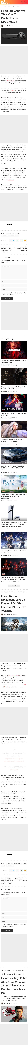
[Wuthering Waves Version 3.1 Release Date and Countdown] (14, 540)
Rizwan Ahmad (6, 25)
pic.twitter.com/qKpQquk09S (14, 761)
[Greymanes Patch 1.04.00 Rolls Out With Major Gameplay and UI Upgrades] (14, 376)
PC (25, 863)
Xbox (18, 233)
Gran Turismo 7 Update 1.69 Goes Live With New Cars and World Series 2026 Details (12, 468)
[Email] (25, 240)
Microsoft (12, 90)
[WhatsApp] (17, 240)
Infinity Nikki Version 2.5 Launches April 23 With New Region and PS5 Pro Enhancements (14, 496)
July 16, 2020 (14, 770)
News (3, 357)
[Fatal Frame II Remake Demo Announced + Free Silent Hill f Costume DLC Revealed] (14, 567)
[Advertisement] (14, 60)
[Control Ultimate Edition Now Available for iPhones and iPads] (14, 350)
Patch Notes (8, 462)
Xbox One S (6, 235)
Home (2, 6)
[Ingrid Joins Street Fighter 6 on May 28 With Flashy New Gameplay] (14, 429)
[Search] (21, 2)
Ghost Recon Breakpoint (15, 675)
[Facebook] (10, 240)
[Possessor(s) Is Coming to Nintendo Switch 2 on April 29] (14, 403)
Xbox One (6, 687)
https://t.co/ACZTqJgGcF (14, 759)
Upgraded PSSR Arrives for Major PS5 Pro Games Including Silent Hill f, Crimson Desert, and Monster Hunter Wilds (13, 524)
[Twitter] (13, 240)
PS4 (25, 685)
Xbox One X (10, 80)
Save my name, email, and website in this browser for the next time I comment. (14, 293)
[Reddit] (21, 240)
